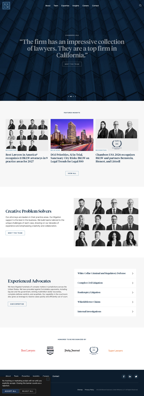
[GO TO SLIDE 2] (70, 96)
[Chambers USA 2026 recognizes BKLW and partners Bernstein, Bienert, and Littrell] (117, 150)
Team (56, 5)
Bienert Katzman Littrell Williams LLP (113, 390)
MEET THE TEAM (72, 64)
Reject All (27, 391)
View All (72, 173)
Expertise (65, 5)
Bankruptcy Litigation (89, 292)
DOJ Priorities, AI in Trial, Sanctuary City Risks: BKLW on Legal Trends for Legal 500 (70, 158)
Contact (95, 5)
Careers (85, 5)
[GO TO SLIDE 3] (73, 96)
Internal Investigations (89, 312)
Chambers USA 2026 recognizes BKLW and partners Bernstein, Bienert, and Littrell (115, 158)
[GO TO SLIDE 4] (75, 96)
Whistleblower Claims (89, 302)
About (47, 5)
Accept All (10, 391)
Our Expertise (17, 304)
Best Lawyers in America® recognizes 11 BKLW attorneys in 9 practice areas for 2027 (27, 158)
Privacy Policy (89, 390)
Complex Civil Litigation (90, 283)
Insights (76, 5)
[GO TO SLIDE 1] (68, 96)
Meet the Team (15, 233)
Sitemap (80, 390)
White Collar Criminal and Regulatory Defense (102, 273)
